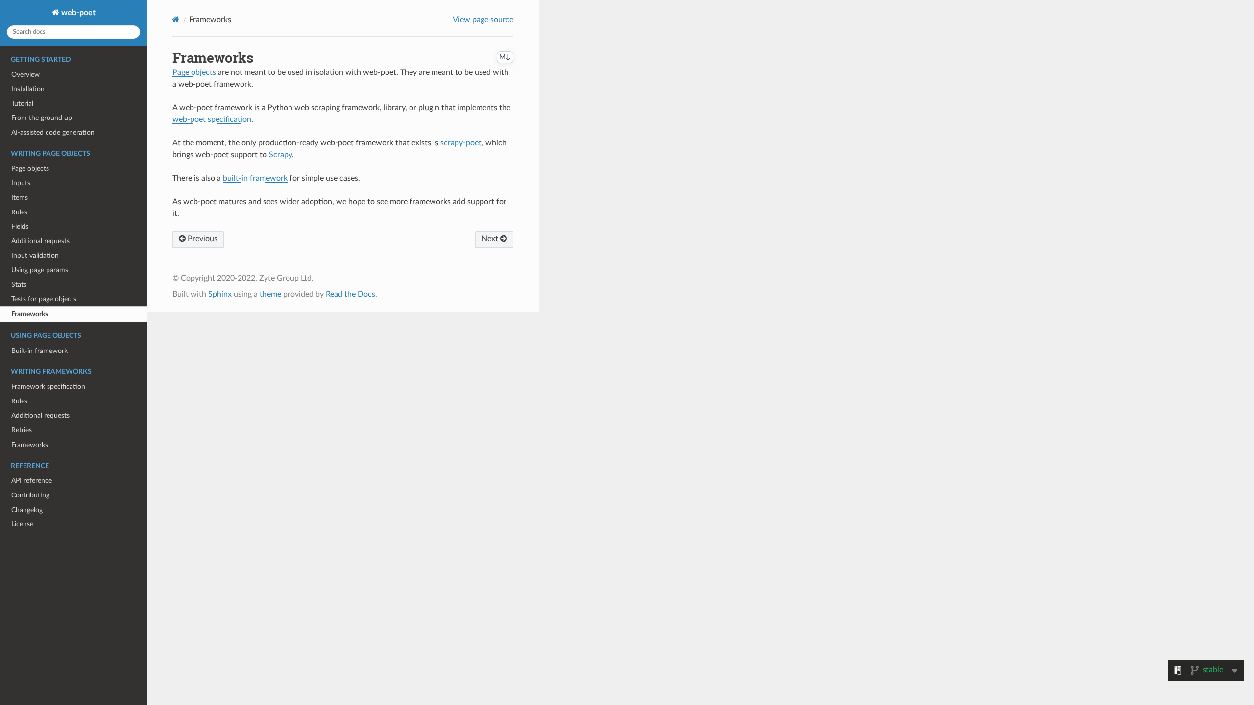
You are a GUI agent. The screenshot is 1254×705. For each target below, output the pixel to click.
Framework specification (48, 386)
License (22, 524)
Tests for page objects (43, 299)
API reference (31, 480)
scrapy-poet (461, 143)
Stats (18, 284)
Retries (21, 430)
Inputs (20, 183)
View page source (483, 20)
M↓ (505, 57)
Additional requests (40, 241)
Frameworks (29, 314)
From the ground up (41, 117)
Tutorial (22, 103)
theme (270, 294)
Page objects (30, 168)
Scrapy (280, 155)
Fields (19, 226)
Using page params (39, 270)
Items (19, 197)
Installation (28, 89)
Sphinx (220, 294)
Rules (19, 212)
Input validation (35, 255)
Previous (201, 239)
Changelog (27, 510)
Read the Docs (350, 294)
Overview (25, 74)
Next (491, 239)
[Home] (176, 19)
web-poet (77, 13)
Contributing (30, 495)
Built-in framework (39, 350)
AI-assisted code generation (53, 132)
